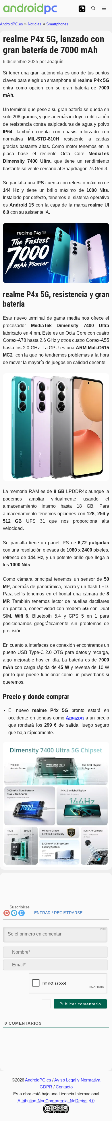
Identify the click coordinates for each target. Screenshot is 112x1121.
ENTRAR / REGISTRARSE (57, 912)
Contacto (64, 1086)
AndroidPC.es (11, 24)
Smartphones (57, 24)
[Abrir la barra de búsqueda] (93, 8)
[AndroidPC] (30, 8)
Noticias (34, 24)
